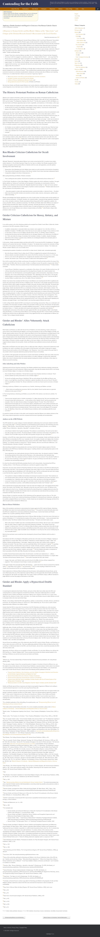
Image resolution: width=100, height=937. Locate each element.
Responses (52, 8)
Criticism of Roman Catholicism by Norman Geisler (20, 80)
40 (31, 566)
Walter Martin (80, 73)
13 (45, 186)
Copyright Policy (23, 927)
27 (14, 424)
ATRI (28, 910)
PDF (58, 37)
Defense (60, 8)
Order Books (35, 8)
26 (10, 410)
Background (77, 30)
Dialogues (43, 8)
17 (47, 258)
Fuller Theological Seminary (82, 57)
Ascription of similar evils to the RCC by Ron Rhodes (21, 78)
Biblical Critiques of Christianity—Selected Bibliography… (56, 917)
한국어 (76, 20)
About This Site (15, 8)
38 (6, 566)
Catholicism (31, 910)
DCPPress (16, 27)
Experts (78, 46)
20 (42, 277)
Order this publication (80, 67)
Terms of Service (7, 927)
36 (25, 556)
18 (58, 262)
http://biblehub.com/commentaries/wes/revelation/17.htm (17, 734)
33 (3, 886)
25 (21, 390)
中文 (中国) (77, 16)
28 (3, 856)
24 (9, 383)
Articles (7, 910)
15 (42, 207)
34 (51, 543)
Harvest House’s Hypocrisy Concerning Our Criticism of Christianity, (24, 677)
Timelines (77, 81)
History (76, 59)
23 (38, 375)
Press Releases (80, 40)
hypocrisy (42, 910)
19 (50, 264)
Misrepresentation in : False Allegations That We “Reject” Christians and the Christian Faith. (32, 682)
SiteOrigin (49, 933)
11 (31, 172)
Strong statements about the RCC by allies (18, 81)
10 (20, 138)
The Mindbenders (80, 48)
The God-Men (79, 44)
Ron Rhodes (65, 910)
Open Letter (77, 63)
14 (15, 194)
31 (53, 482)
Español (76, 18)
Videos (76, 83)
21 (3, 807)
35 (33, 548)
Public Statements (81, 42)
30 (3, 869)
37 (40, 561)
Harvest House (37, 910)
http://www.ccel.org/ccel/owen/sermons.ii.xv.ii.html (22, 743)
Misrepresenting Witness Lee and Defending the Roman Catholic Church (25, 782)
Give (83, 8)
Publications (25, 8)
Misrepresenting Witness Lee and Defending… (14, 917)
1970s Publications (79, 28)
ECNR (77, 36)
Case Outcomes (79, 34)
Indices (76, 61)
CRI (77, 55)
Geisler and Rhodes (13, 910)
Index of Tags (69, 8)
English (76, 13)
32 (35, 509)
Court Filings (79, 38)
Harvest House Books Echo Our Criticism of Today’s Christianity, (24, 675)
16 (20, 239)
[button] (97, 8)
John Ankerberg (47, 910)
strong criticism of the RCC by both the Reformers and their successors (27, 76)
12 (54, 178)
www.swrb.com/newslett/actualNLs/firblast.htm (47, 731)
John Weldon (53, 910)
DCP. (8, 930)
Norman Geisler (59, 910)
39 (21, 566)
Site (76, 79)
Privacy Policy (15, 927)
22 (53, 307)
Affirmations (78, 52)
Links (77, 8)
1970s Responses (80, 71)
